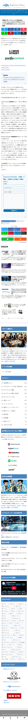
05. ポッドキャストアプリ (14, 397)
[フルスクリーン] (25, 593)
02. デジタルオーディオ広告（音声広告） (14, 386)
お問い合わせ (6, 702)
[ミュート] (22, 593)
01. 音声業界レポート (14, 383)
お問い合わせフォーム (12, 359)
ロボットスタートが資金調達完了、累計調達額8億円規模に (13, 548)
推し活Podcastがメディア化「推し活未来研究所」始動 (13, 570)
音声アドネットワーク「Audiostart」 (11, 681)
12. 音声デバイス (14, 421)
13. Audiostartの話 (14, 425)
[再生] (3, 593)
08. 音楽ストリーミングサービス (14, 407)
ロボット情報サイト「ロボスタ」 (10, 690)
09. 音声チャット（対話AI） (14, 411)
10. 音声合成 (14, 414)
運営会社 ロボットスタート (9, 669)
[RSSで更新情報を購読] (20, 239)
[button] (24, 33)
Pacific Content (5, 69)
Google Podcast (11, 505)
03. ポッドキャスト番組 (14, 390)
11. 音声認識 (14, 418)
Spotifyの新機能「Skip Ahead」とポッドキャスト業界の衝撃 (14, 554)
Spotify (19, 505)
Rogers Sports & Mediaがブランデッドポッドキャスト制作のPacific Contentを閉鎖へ (14, 79)
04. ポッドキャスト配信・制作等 (9, 221)
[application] (14, 588)
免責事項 (5, 700)
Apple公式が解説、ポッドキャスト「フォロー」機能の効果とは (13, 565)
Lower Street (21, 221)
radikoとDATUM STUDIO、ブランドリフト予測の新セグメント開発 (13, 559)
